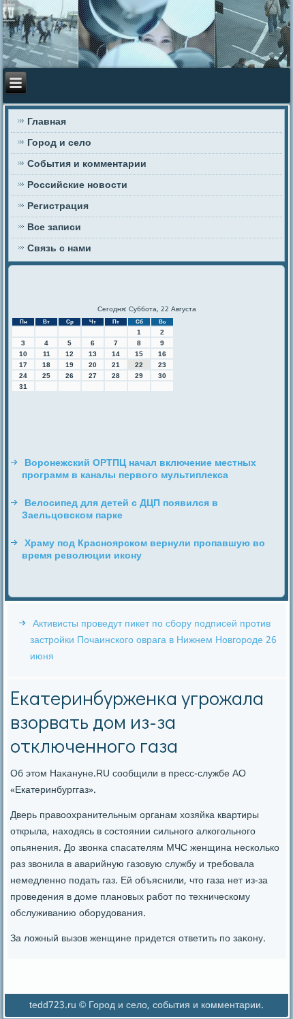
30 (162, 375)
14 (116, 354)
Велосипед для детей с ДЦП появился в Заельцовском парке (120, 509)
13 (93, 354)
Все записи (54, 227)
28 (116, 375)
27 (93, 375)
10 (23, 354)
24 (23, 375)
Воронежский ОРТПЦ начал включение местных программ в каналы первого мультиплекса (139, 469)
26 (69, 375)
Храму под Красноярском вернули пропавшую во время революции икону (143, 549)
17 (23, 365)
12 (69, 354)
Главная (46, 122)
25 (46, 375)
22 (139, 365)
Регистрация (58, 206)
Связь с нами (59, 248)
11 (46, 354)
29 (139, 375)
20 (93, 365)
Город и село (59, 143)
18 (46, 365)
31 (23, 386)
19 (69, 365)
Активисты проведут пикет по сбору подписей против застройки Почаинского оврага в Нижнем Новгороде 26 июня (153, 640)
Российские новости (77, 185)
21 (116, 365)
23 (162, 365)
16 (162, 354)
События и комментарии (86, 164)
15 (139, 354)
